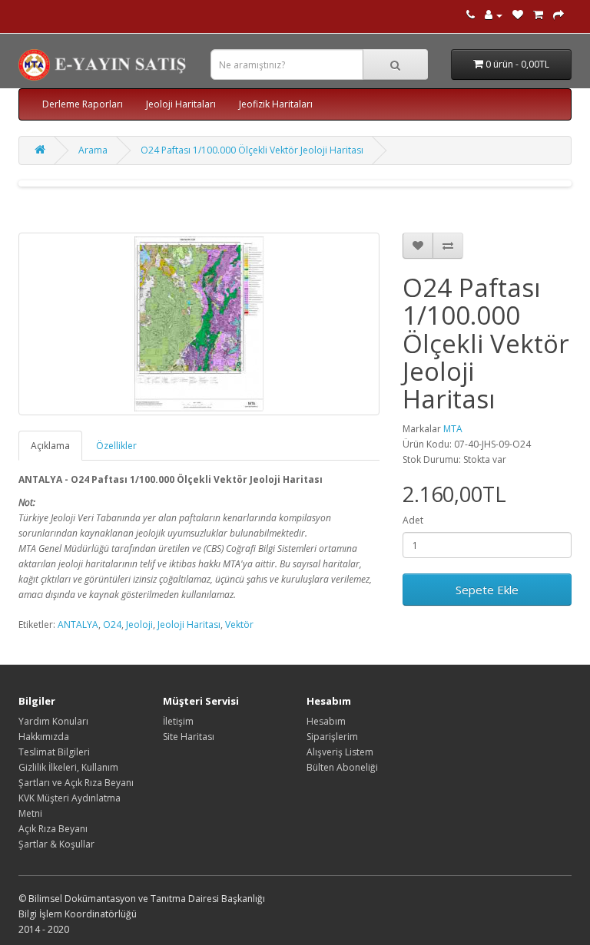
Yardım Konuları (53, 721)
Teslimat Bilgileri (54, 751)
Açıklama (50, 445)
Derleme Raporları (82, 104)
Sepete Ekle (487, 589)
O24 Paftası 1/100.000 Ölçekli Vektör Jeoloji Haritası (252, 150)
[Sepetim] (538, 14)
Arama (93, 150)
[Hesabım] (493, 14)
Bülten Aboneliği (342, 767)
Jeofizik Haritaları (276, 104)
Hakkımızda (43, 736)
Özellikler (116, 445)
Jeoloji (139, 624)
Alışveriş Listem (340, 751)
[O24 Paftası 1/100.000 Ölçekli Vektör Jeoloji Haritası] (199, 324)
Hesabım (326, 721)
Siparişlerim (332, 736)
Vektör (239, 624)
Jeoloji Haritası (188, 624)
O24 (112, 624)
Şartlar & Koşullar (56, 844)
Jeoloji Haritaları (181, 104)
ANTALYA (78, 624)
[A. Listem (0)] (517, 14)
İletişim (178, 721)
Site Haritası (188, 736)
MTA (452, 428)
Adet (413, 520)
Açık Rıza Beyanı (53, 828)
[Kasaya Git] (558, 14)
